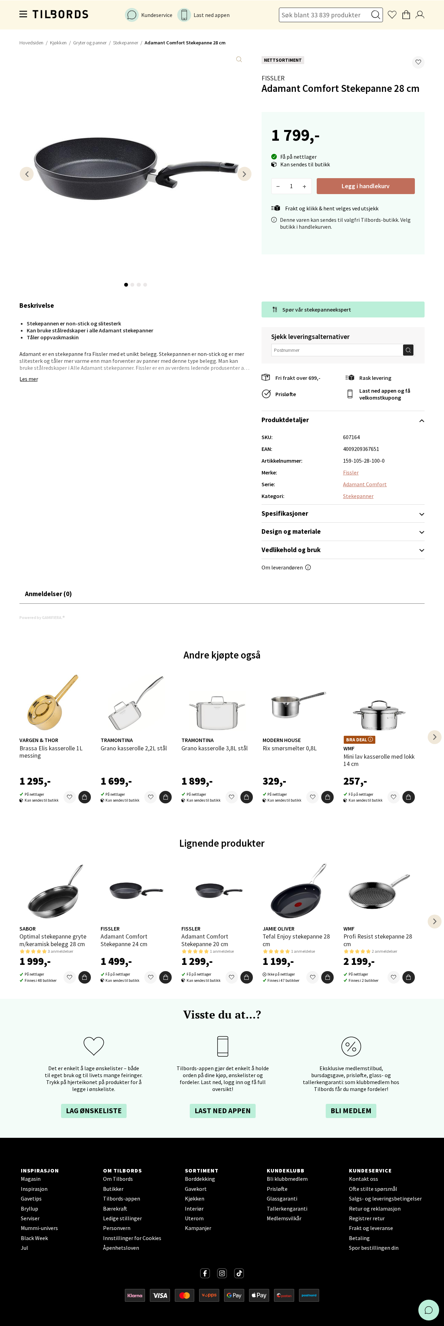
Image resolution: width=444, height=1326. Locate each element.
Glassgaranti (282, 1198)
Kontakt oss (363, 1178)
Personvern (116, 1227)
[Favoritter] (69, 797)
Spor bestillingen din (374, 1247)
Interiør (194, 1208)
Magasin (31, 1178)
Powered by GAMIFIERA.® (42, 617)
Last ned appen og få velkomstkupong (384, 394)
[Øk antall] (304, 186)
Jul (24, 1247)
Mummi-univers (39, 1227)
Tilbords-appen (121, 1198)
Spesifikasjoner (285, 513)
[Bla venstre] (27, 174)
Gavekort (196, 1188)
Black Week (34, 1238)
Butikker (113, 1188)
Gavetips (31, 1198)
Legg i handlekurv (366, 186)
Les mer (28, 379)
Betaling (359, 1238)
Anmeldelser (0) (48, 594)
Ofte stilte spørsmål (373, 1188)
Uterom (194, 1218)
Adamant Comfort (365, 484)
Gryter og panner (89, 43)
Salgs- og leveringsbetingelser (385, 1198)
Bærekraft (115, 1208)
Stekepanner (125, 43)
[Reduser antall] (278, 186)
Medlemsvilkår (284, 1218)
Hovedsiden (31, 43)
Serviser (30, 1218)
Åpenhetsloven (121, 1247)
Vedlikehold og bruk (291, 550)
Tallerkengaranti (287, 1208)
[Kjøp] (84, 797)
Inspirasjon (34, 1188)
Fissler (273, 78)
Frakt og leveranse (371, 1227)
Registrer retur (367, 1218)
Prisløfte (285, 394)
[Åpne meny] (23, 15)
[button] (418, 62)
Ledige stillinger (122, 1218)
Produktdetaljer (285, 420)
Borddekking (200, 1178)
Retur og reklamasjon (375, 1208)
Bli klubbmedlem (287, 1178)
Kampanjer (198, 1227)
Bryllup (29, 1208)
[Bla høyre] (244, 174)
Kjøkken (58, 43)
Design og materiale (291, 531)
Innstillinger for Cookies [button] (132, 1238)
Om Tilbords (118, 1178)
